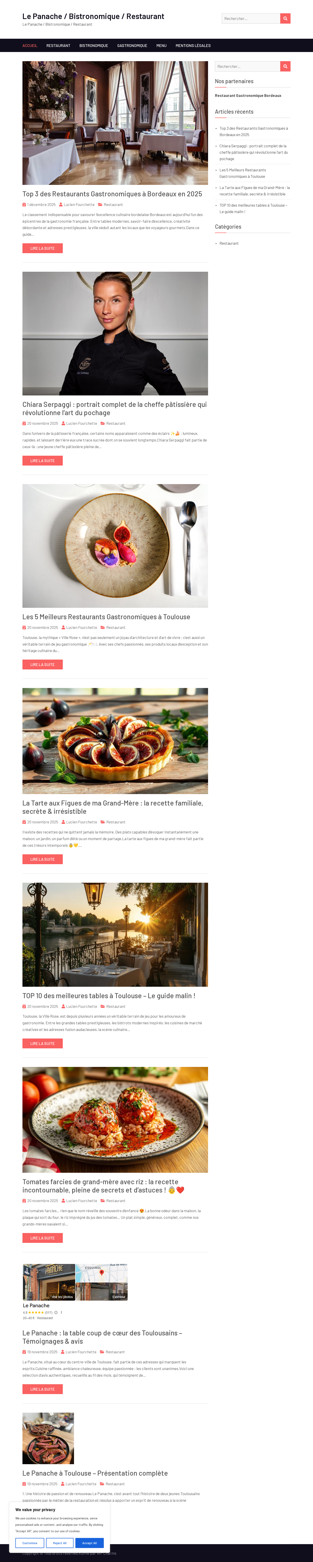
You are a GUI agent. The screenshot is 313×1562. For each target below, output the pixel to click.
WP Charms (106, 1553)
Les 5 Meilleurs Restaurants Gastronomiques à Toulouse (106, 616)
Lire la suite (42, 248)
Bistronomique (94, 45)
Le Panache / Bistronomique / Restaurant (93, 16)
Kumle (84, 1553)
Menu (161, 45)
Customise (29, 1543)
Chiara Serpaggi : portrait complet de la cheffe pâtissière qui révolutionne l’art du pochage (254, 152)
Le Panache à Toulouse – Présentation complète (95, 1473)
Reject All (59, 1543)
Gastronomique (132, 45)
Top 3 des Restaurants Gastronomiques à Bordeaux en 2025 (112, 193)
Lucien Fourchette (79, 204)
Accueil (29, 45)
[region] (59, 1527)
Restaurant (58, 45)
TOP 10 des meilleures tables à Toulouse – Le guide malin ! (108, 995)
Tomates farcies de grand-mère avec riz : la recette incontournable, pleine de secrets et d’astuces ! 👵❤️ (103, 1185)
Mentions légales (193, 45)
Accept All (89, 1543)
